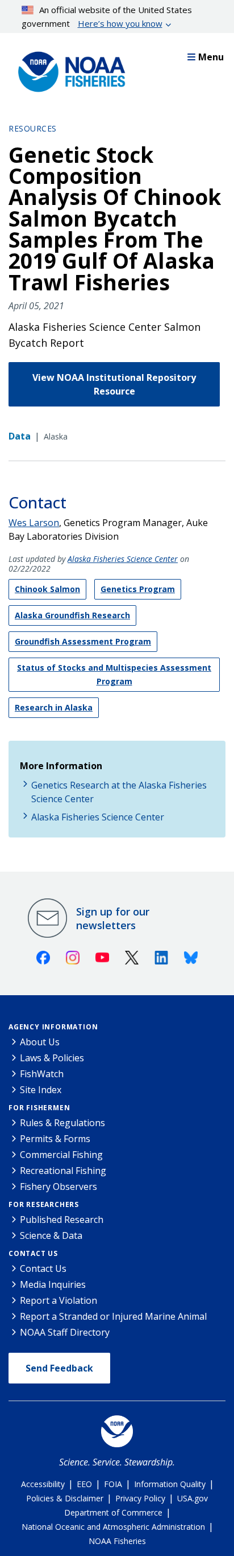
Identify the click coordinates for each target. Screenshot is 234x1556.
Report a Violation (58, 1300)
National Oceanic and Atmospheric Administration (113, 1526)
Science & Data (51, 1235)
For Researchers (44, 1204)
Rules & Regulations (62, 1122)
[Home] (68, 69)
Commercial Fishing (61, 1154)
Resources (33, 128)
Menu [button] (211, 57)
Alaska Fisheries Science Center (123, 558)
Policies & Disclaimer (64, 1498)
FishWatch (42, 1074)
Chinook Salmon (47, 589)
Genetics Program (138, 589)
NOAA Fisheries (117, 1541)
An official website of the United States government (107, 16)
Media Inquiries (53, 1284)
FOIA (113, 1484)
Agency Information (53, 1027)
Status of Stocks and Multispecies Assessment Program (114, 674)
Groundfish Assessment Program (83, 641)
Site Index (40, 1089)
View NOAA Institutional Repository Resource (114, 384)
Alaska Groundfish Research (72, 615)
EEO (84, 1484)
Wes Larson (34, 522)
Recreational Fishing (63, 1170)
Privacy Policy (140, 1498)
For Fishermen (39, 1107)
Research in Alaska (54, 707)
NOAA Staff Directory (65, 1332)
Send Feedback (59, 1368)
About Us (40, 1042)
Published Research (61, 1219)
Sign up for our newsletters (112, 918)
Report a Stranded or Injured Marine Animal (113, 1316)
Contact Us (33, 1253)
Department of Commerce (113, 1512)
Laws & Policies (52, 1058)
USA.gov (192, 1498)
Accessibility (43, 1484)
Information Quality (170, 1484)
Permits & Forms (55, 1138)
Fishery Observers (58, 1186)
